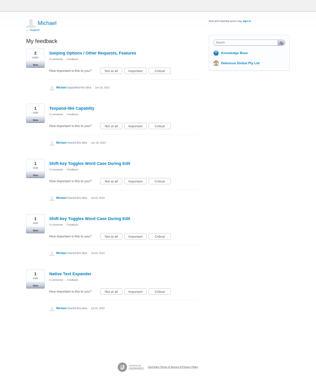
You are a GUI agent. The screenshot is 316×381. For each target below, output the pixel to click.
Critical (163, 71)
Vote (35, 65)
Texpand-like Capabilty (71, 108)
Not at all (113, 71)
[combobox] (247, 42)
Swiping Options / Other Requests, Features (92, 53)
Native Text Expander (70, 274)
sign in (247, 21)
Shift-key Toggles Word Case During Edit (89, 163)
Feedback (72, 59)
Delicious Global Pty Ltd (240, 63)
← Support (33, 30)
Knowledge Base (234, 53)
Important (137, 71)
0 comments (56, 59)
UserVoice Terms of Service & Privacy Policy (173, 367)
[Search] (281, 42)
